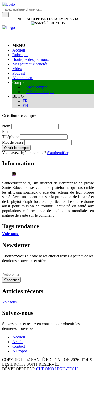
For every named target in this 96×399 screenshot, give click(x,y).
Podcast (18, 73)
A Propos (19, 351)
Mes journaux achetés (29, 64)
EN (25, 105)
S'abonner (11, 280)
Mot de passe (12, 142)
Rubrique (20, 55)
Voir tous (10, 234)
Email (7, 131)
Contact (18, 346)
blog (18, 96)
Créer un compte (40, 91)
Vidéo (17, 68)
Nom (6, 126)
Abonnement (22, 78)
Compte (19, 82)
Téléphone (10, 137)
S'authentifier (57, 153)
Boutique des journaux (30, 59)
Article (17, 342)
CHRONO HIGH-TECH (57, 369)
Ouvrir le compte (16, 148)
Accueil (18, 50)
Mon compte (36, 87)
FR (25, 101)
